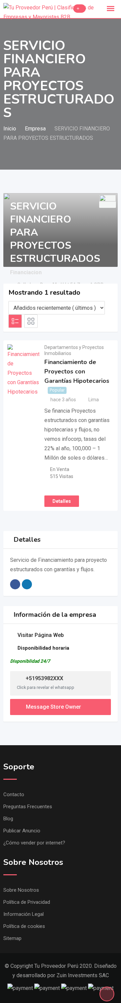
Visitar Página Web (40, 635)
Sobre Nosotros (21, 890)
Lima (93, 399)
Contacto (13, 794)
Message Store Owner (53, 707)
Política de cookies (24, 926)
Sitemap (12, 938)
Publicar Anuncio (21, 831)
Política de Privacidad (26, 902)
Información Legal (23, 914)
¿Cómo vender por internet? (34, 843)
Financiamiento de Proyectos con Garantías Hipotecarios (76, 371)
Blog (8, 819)
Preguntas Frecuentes (27, 807)
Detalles (61, 501)
